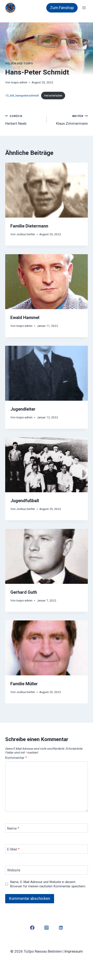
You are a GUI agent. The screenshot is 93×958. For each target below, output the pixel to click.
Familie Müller (24, 683)
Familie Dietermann (29, 226)
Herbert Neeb (15, 120)
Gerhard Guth (23, 592)
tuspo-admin (19, 82)
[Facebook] (32, 927)
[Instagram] (46, 927)
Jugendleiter (22, 409)
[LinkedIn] (60, 927)
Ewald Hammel (24, 317)
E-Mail (13, 849)
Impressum (73, 951)
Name (13, 828)
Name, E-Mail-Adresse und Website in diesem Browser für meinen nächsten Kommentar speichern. (48, 884)
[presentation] (46, 190)
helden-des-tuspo (19, 63)
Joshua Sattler (25, 234)
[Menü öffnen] (84, 7)
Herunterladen (53, 95)
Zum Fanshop (62, 7)
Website (13, 870)
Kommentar (16, 757)
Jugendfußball (24, 500)
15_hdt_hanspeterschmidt (22, 95)
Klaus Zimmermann (72, 120)
